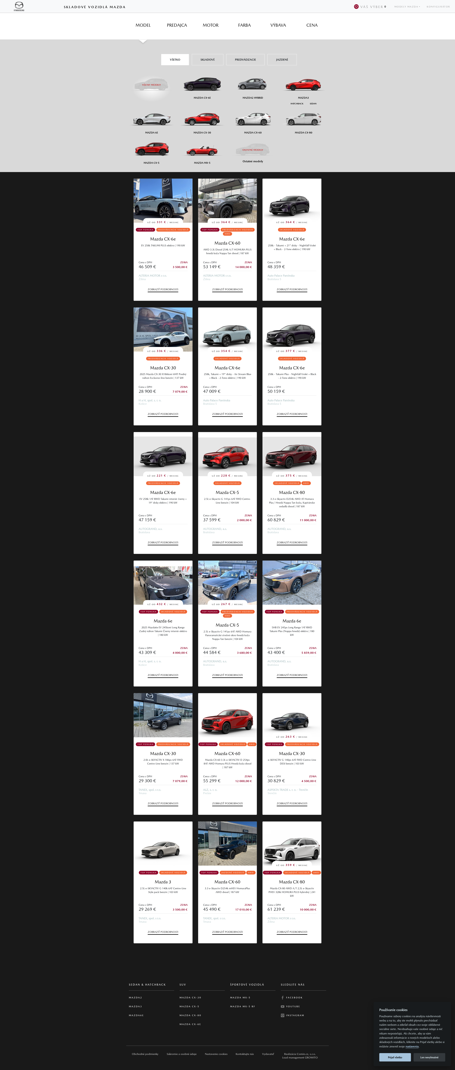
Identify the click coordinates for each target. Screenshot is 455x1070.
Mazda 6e (163, 621)
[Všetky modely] (151, 82)
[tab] (143, 25)
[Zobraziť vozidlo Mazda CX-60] (227, 715)
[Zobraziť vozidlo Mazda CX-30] (163, 715)
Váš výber (373, 7)
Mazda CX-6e (163, 239)
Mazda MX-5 (240, 997)
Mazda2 (135, 997)
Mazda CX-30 (163, 367)
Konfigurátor (438, 6)
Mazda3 (135, 1006)
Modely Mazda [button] (406, 6)
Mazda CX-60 (227, 243)
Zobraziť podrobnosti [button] (163, 289)
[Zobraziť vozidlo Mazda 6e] (292, 583)
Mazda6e (136, 1015)
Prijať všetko (395, 1057)
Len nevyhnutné (429, 1057)
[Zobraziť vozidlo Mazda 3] (163, 844)
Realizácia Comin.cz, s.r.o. (300, 1053)
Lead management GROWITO (300, 1057)
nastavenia (412, 1046)
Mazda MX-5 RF (242, 1006)
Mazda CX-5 (227, 492)
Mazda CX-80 (292, 492)
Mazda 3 (163, 881)
